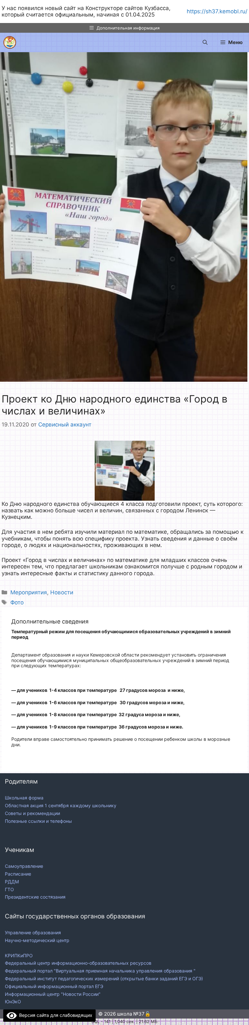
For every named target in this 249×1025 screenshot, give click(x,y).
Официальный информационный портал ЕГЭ (54, 986)
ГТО (9, 889)
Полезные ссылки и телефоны (38, 821)
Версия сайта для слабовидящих (54, 1015)
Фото (17, 602)
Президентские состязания (35, 897)
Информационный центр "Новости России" (53, 994)
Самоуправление (24, 866)
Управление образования (33, 932)
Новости (61, 592)
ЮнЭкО (13, 1001)
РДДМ (12, 881)
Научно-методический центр (37, 940)
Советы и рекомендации (32, 813)
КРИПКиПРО (19, 955)
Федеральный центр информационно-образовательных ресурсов (79, 963)
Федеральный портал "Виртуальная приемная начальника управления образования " (101, 970)
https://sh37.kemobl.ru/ (217, 11)
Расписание (18, 874)
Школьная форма (24, 797)
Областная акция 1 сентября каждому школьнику (60, 805)
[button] (205, 42)
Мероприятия (28, 592)
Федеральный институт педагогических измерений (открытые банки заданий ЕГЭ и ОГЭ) (104, 978)
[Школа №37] (9, 42)
